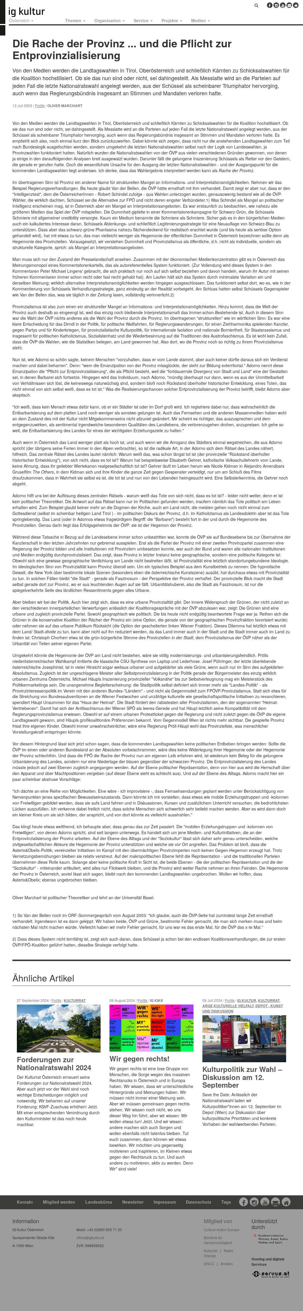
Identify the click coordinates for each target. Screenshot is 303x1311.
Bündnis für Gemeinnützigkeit (218, 1240)
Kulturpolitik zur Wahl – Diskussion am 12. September (242, 1077)
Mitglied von (218, 1221)
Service (142, 20)
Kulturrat (75, 1000)
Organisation (108, 20)
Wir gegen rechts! (139, 1058)
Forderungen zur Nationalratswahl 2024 (54, 1063)
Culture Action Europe (221, 1229)
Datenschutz (198, 1202)
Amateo (226, 1263)
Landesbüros (98, 1202)
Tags (226, 1202)
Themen (74, 20)
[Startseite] (33, 12)
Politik (40, 105)
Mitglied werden (59, 1202)
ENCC (209, 1263)
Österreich (19, 20)
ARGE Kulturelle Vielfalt (228, 1005)
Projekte (170, 20)
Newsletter (133, 1202)
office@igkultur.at (90, 1237)
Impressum (165, 1202)
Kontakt (25, 1202)
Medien (199, 20)
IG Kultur (246, 1000)
